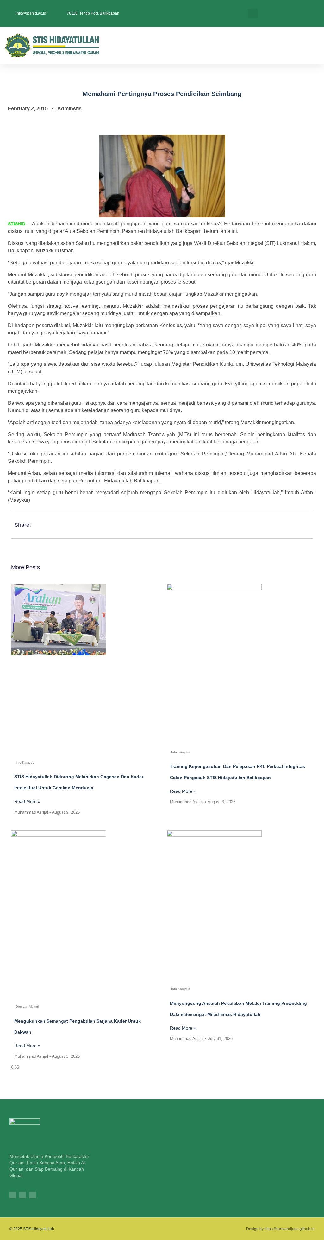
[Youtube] (32, 1195)
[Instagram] (12, 1195)
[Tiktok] (22, 1195)
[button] (253, 13)
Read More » (27, 801)
